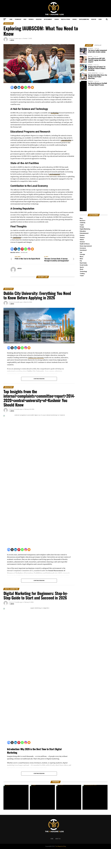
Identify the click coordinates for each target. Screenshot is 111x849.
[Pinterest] (22, 87)
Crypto (82, 225)
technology (55, 113)
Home (11, 19)
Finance (82, 237)
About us (57, 839)
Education (38, 19)
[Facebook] (12, 87)
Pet (81, 261)
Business (31, 19)
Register (93, 19)
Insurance (83, 248)
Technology (18, 19)
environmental (54, 174)
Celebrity (82, 222)
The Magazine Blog (60, 846)
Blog (81, 218)
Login (100, 19)
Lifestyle (82, 254)
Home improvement (86, 246)
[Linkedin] (18, 87)
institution (17, 237)
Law (81, 252)
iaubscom (24, 252)
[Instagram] (29, 87)
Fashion (56, 19)
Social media (83, 265)
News (25, 19)
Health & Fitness (65, 19)
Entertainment (48, 19)
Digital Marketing (84, 19)
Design (82, 227)
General (74, 19)
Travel (82, 275)
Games (82, 239)
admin (12, 40)
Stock (81, 269)
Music (81, 256)
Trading (82, 273)
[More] (32, 87)
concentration (66, 140)
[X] (15, 87)
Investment (83, 250)
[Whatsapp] (25, 87)
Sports (82, 267)
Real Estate (83, 263)
